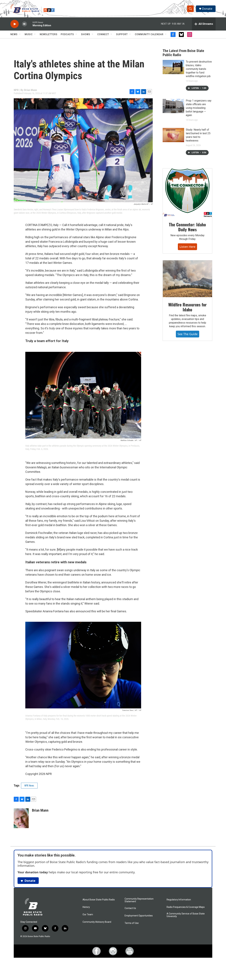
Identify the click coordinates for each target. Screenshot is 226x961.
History (86, 907)
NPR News (29, 785)
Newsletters (48, 34)
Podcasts (67, 34)
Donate (207, 8)
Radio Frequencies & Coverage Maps (186, 907)
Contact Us (130, 908)
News (14, 34)
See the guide (188, 334)
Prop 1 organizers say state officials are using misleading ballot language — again (198, 108)
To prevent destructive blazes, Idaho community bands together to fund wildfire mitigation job (199, 69)
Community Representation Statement (139, 900)
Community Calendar (149, 34)
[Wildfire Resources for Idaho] (187, 278)
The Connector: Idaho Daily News (187, 227)
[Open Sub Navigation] (20, 34)
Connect (103, 34)
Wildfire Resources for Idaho (187, 307)
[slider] (29, 24)
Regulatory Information (179, 899)
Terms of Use (132, 923)
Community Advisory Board (97, 922)
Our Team (88, 914)
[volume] (24, 24)
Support (122, 34)
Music (29, 34)
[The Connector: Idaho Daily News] (187, 192)
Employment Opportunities (139, 915)
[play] (14, 24)
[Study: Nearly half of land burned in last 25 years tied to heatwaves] (173, 135)
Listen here (187, 247)
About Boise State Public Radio (99, 899)
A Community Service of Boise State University (186, 915)
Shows (85, 34)
